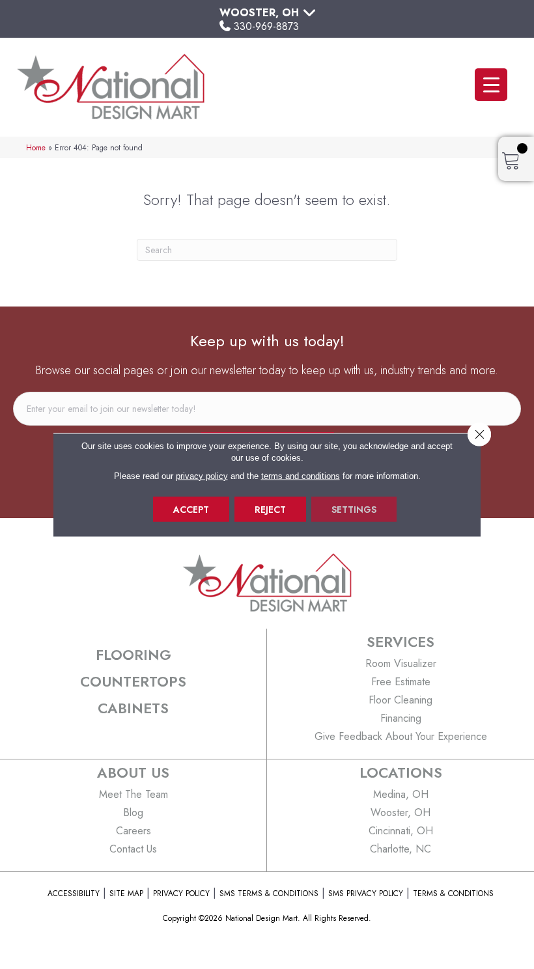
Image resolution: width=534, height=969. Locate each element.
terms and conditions (300, 475)
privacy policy (202, 475)
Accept (191, 508)
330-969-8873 (266, 26)
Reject (270, 508)
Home (36, 147)
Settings (353, 508)
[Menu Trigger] (491, 84)
